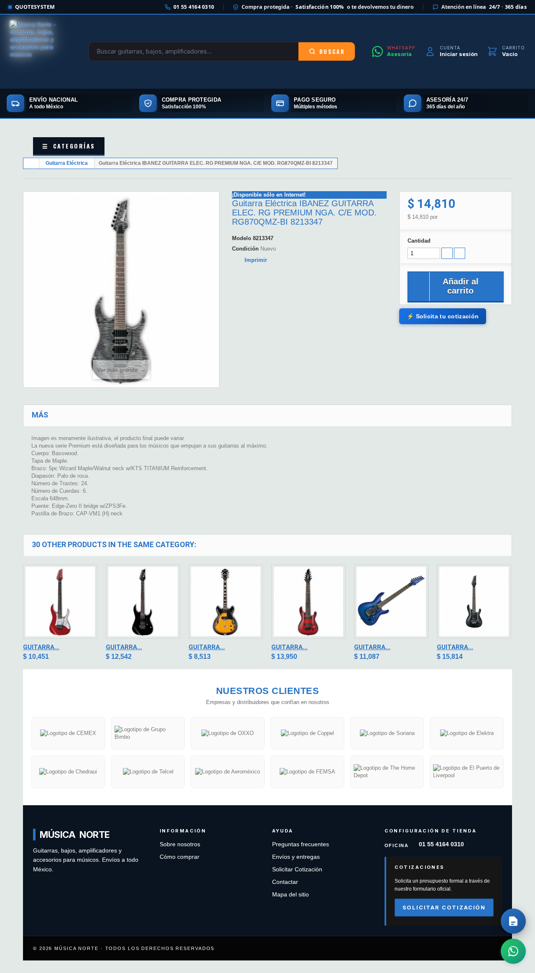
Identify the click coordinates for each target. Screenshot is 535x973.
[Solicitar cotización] (513, 921)
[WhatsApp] (513, 951)
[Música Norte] (41, 51)
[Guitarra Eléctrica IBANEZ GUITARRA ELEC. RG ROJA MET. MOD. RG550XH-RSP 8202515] (60, 601)
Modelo (241, 238)
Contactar (285, 882)
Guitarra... (41, 647)
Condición (245, 249)
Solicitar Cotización (297, 869)
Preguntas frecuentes (300, 844)
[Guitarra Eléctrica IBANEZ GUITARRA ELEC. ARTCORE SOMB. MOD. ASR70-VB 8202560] (226, 601)
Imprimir (256, 260)
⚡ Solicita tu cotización (443, 316)
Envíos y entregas (296, 857)
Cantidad (419, 241)
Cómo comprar (179, 857)
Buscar (332, 51)
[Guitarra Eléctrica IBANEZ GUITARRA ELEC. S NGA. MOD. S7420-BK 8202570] (474, 601)
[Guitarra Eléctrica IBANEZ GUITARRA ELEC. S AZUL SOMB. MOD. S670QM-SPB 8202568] (391, 601)
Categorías (68, 145)
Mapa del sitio (290, 894)
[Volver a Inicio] (31, 163)
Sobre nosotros (180, 844)
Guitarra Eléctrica (67, 163)
